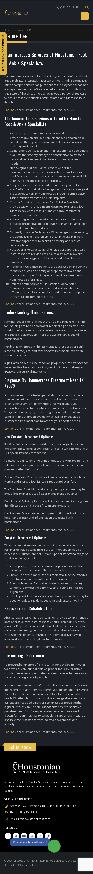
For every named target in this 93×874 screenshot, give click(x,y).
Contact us (11, 110)
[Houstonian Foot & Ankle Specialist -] (16, 13)
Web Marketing (58, 860)
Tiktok (48, 836)
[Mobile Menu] (85, 16)
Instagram (32, 836)
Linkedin (40, 836)
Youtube (24, 836)
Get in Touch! (20, 747)
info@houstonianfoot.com (34, 819)
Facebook (8, 836)
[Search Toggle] (87, 7)
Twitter (16, 836)
